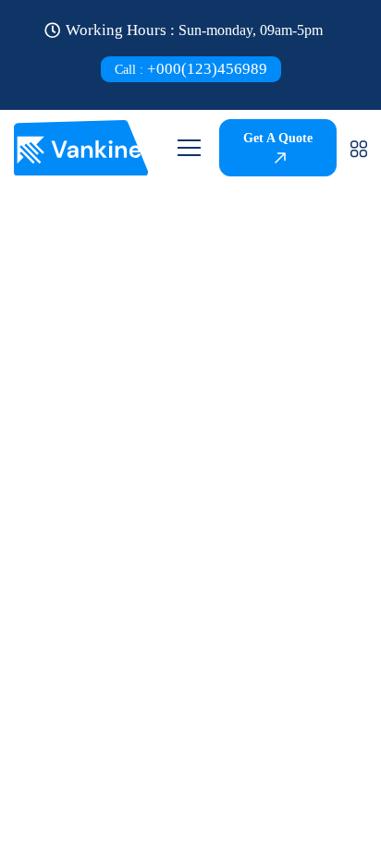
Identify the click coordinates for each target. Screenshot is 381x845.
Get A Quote (278, 138)
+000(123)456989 (191, 69)
